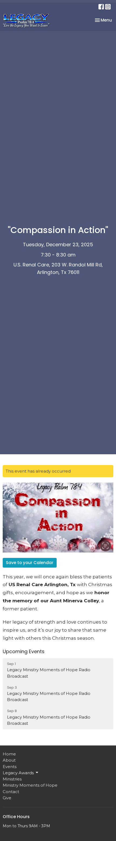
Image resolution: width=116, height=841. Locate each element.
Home (9, 753)
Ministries (12, 779)
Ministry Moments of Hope (30, 785)
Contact (11, 791)
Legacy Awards (18, 772)
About (9, 760)
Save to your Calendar (29, 562)
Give (7, 797)
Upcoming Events (24, 651)
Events (9, 766)
